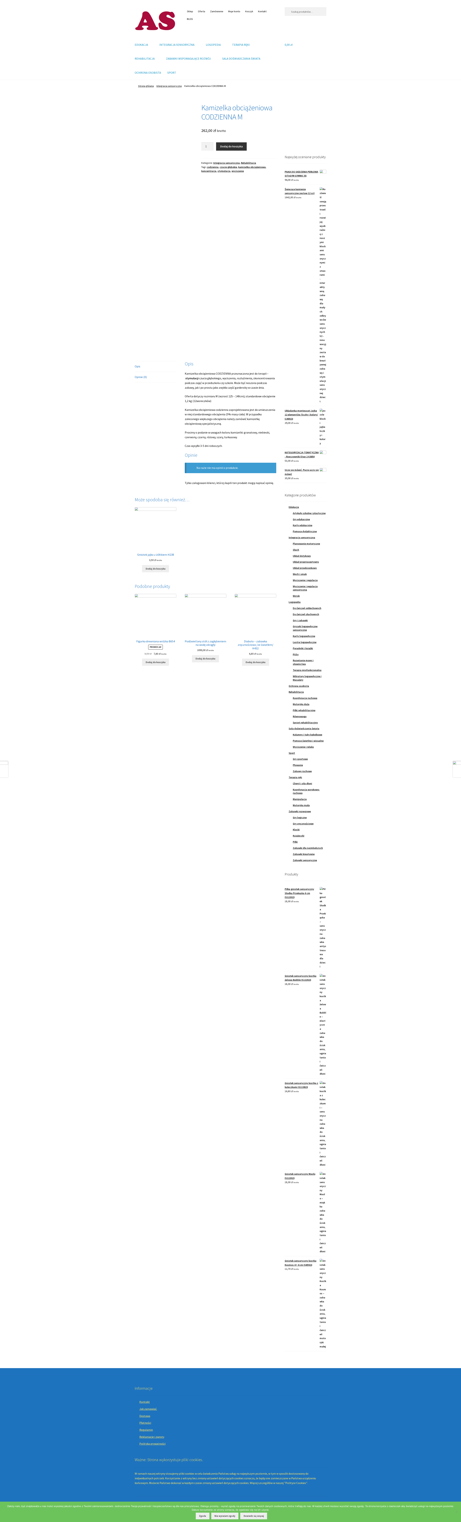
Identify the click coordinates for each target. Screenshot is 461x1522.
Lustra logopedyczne (304, 642)
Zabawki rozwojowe (300, 811)
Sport (292, 753)
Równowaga (299, 716)
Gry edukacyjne (301, 519)
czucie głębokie (228, 167)
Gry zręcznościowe (303, 823)
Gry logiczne (300, 817)
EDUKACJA (141, 44)
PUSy (296, 654)
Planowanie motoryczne (306, 543)
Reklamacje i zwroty (151, 1437)
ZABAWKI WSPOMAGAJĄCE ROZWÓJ (188, 58)
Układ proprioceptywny (306, 561)
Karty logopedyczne (304, 636)
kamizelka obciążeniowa (252, 167)
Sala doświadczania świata (304, 728)
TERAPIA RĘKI (241, 44)
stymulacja (224, 171)
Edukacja (294, 507)
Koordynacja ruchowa (305, 698)
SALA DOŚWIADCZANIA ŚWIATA (241, 58)
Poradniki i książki (303, 648)
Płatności (145, 1423)
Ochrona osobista (299, 686)
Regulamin (146, 1430)
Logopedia (295, 602)
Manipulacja (300, 799)
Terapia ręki (295, 777)
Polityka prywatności (152, 1443)
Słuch (296, 549)
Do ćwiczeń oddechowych (307, 608)
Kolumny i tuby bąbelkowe (307, 734)
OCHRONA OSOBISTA (148, 72)
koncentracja (208, 171)
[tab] (155, 366)
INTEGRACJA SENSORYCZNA (176, 44)
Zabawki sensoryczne (305, 860)
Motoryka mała (301, 805)
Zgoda (202, 1515)
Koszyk (249, 11)
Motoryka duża (301, 704)
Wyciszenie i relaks (303, 746)
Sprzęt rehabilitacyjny (305, 722)
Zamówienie (216, 11)
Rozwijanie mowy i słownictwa (303, 662)
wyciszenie (238, 171)
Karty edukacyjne (302, 525)
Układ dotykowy (302, 555)
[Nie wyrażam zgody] (456, 1512)
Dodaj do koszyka (231, 146)
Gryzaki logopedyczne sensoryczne (305, 628)
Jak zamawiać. (148, 1409)
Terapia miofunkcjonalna (307, 670)
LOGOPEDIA (213, 44)
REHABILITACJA (145, 58)
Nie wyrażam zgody (224, 1515)
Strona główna (146, 86)
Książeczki (298, 835)
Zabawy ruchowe (302, 771)
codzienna (212, 167)
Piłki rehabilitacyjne (304, 710)
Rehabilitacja (248, 163)
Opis (137, 366)
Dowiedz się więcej (254, 1515)
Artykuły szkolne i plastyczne (309, 513)
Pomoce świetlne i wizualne (308, 740)
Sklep (190, 11)
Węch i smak (300, 574)
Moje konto (234, 11)
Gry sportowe (300, 759)
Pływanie (298, 765)
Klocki (296, 829)
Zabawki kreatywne (304, 854)
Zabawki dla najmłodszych (308, 848)
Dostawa (144, 1416)
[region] (305, 124)
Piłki (295, 841)
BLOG (190, 19)
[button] (290, 124)
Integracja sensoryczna (169, 86)
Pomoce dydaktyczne (305, 531)
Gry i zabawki (300, 620)
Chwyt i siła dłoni (302, 783)
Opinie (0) (141, 377)
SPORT (171, 72)
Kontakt (262, 11)
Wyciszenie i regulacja (305, 580)
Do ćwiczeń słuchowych (306, 614)
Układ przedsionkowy (305, 568)
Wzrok (296, 595)
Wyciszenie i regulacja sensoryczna (305, 588)
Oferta (201, 11)
